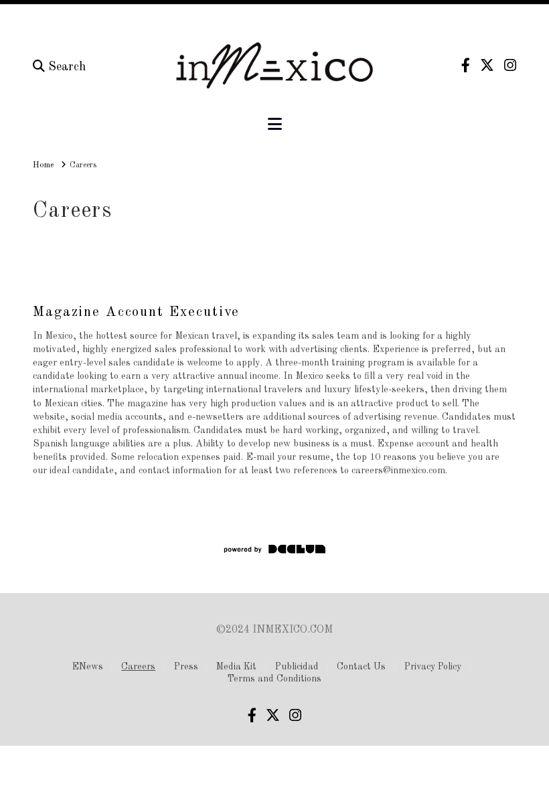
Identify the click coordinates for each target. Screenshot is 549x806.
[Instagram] (510, 65)
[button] (275, 125)
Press (186, 666)
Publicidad (297, 666)
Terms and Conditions (274, 678)
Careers (138, 666)
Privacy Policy (432, 666)
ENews (87, 666)
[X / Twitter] (487, 65)
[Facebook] (465, 65)
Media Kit (236, 666)
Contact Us (361, 666)
